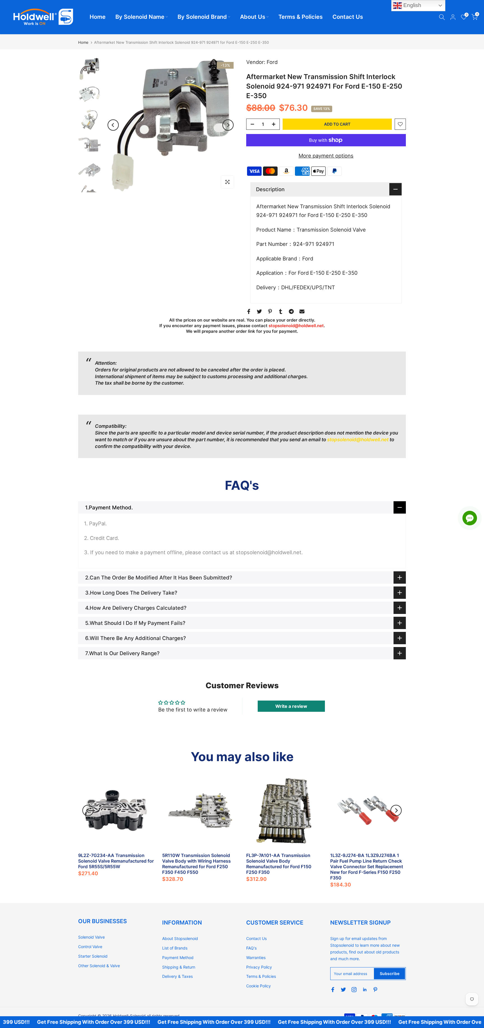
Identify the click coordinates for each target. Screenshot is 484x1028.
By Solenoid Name (139, 16)
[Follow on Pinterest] (375, 989)
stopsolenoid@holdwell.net (296, 325)
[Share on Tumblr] (280, 311)
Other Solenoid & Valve (99, 965)
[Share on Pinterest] (270, 311)
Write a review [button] (291, 706)
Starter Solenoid (93, 956)
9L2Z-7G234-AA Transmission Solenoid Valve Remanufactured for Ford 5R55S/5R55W (116, 861)
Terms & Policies (300, 16)
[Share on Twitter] (259, 311)
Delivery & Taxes (177, 976)
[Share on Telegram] (291, 311)
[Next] (228, 125)
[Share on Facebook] (248, 311)
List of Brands (174, 948)
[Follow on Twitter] (343, 989)
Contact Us (347, 16)
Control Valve (90, 946)
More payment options (326, 156)
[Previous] (113, 125)
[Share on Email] (301, 311)
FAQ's (251, 948)
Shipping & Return (178, 967)
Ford (272, 62)
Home (98, 16)
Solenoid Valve (91, 937)
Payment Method (178, 957)
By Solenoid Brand (202, 16)
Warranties (256, 957)
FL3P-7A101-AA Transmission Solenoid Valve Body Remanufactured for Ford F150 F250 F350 (278, 864)
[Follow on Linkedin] (364, 989)
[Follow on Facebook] (332, 989)
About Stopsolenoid (180, 938)
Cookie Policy (258, 985)
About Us (252, 16)
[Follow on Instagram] (354, 989)
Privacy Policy (259, 967)
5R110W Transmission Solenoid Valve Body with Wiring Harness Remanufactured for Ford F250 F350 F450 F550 (196, 864)
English (411, 5)
